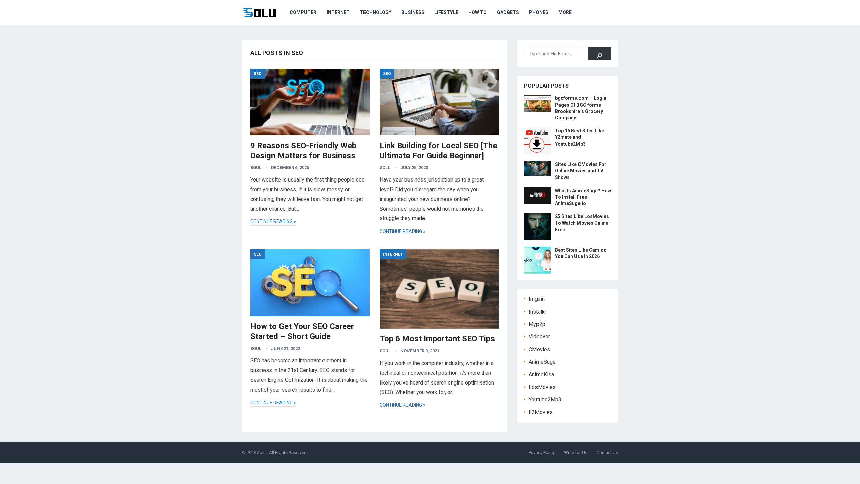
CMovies (539, 349)
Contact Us (607, 452)
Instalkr (537, 312)
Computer (303, 12)
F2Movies (541, 412)
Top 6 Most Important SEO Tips (437, 339)
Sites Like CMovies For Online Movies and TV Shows (580, 171)
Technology (375, 12)
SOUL (255, 167)
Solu (385, 167)
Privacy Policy (542, 452)
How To (477, 12)
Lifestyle (446, 12)
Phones (538, 12)
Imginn (537, 299)
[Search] (599, 54)
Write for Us (575, 452)
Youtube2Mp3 (545, 399)
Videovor (539, 336)
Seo (258, 73)
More (565, 12)
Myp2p (537, 324)
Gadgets (508, 12)
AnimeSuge (542, 362)
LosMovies (542, 387)
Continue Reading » (273, 221)
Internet (338, 12)
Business (412, 12)
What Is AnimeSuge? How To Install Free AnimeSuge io (583, 197)
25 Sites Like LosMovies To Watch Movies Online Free (582, 223)
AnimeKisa (541, 374)
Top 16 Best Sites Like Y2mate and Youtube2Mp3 (579, 137)
